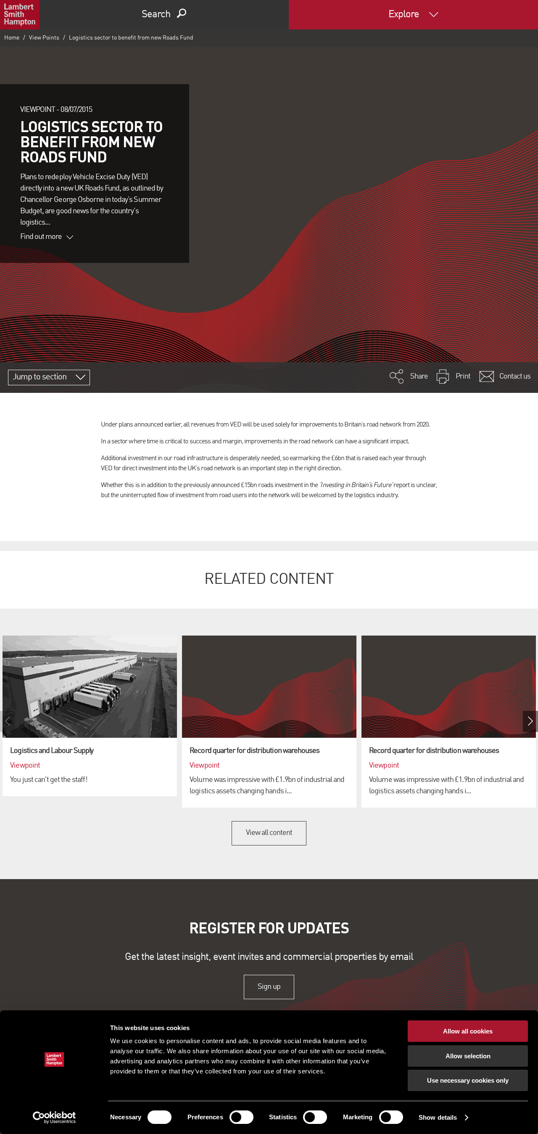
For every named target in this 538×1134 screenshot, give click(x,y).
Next (530, 721)
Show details (438, 1117)
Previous (7, 721)
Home (11, 38)
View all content (269, 833)
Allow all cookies (468, 1031)
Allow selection (468, 1056)
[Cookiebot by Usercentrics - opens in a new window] (54, 1117)
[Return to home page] (20, 14)
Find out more (41, 237)
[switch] (241, 1117)
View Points (44, 38)
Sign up (269, 987)
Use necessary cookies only (468, 1080)
